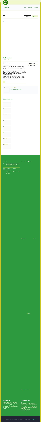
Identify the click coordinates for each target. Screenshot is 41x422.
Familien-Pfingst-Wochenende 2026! (13, 163)
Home (25, 7)
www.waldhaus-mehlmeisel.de (26, 410)
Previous (28, 16)
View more (7, 104)
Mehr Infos (4, 408)
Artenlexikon (30, 7)
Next (34, 16)
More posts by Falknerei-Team (16, 89)
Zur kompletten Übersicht (25, 389)
